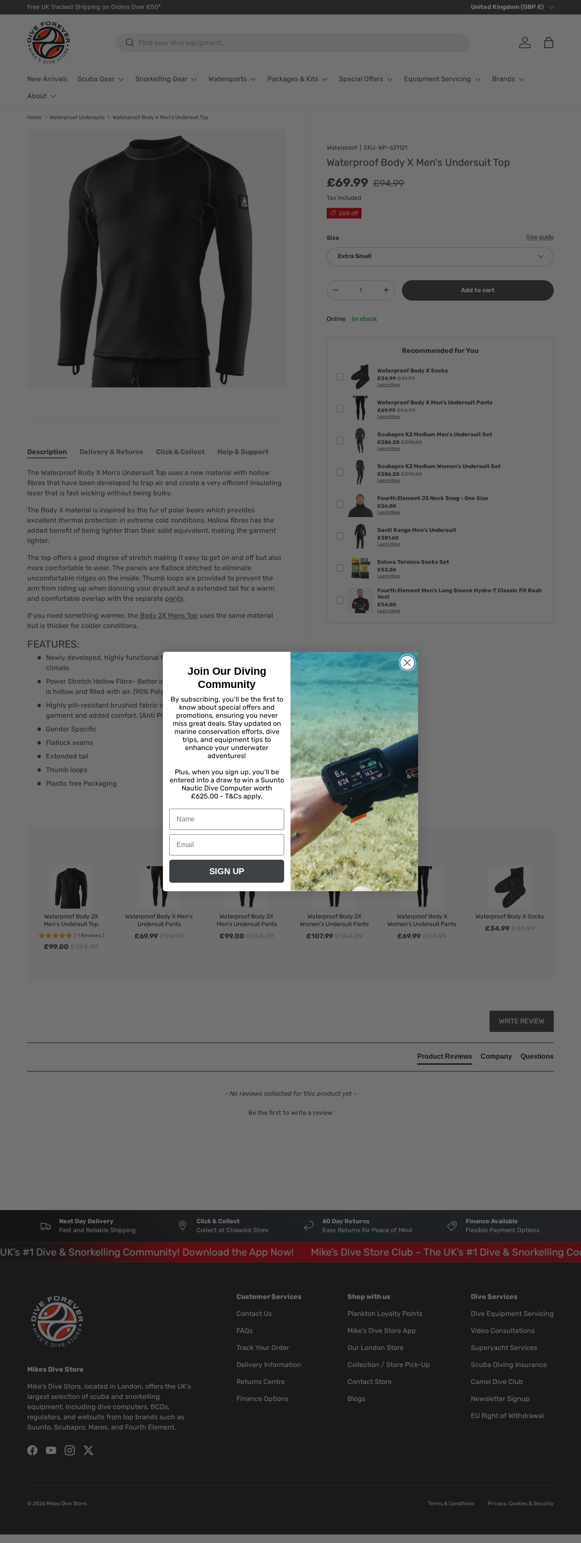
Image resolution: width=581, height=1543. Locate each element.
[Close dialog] (407, 662)
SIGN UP (226, 871)
